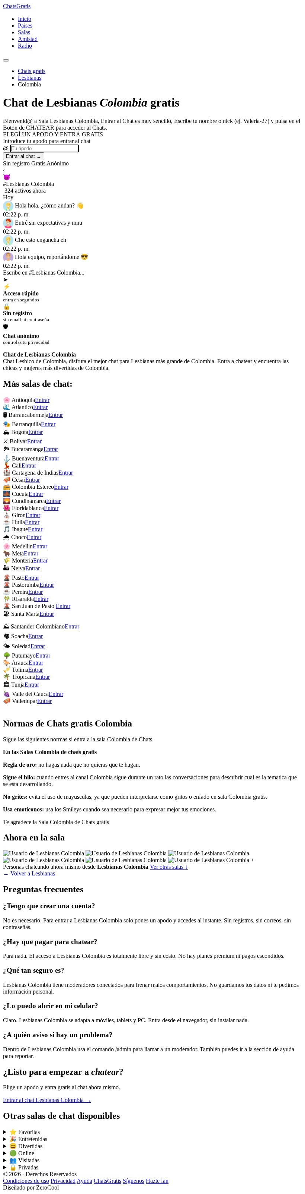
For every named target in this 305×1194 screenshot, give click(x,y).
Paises (25, 25)
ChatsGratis (107, 1181)
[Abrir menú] (6, 60)
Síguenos (133, 1181)
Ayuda (84, 1181)
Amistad (28, 39)
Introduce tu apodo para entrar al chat (46, 141)
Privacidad (63, 1181)
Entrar (42, 400)
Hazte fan (157, 1181)
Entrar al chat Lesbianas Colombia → (47, 1100)
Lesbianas (29, 78)
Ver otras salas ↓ (169, 867)
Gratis (16, 6)
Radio (25, 45)
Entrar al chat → (23, 156)
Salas (24, 32)
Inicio (24, 19)
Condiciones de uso (26, 1181)
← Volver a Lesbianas (29, 873)
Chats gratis (31, 71)
